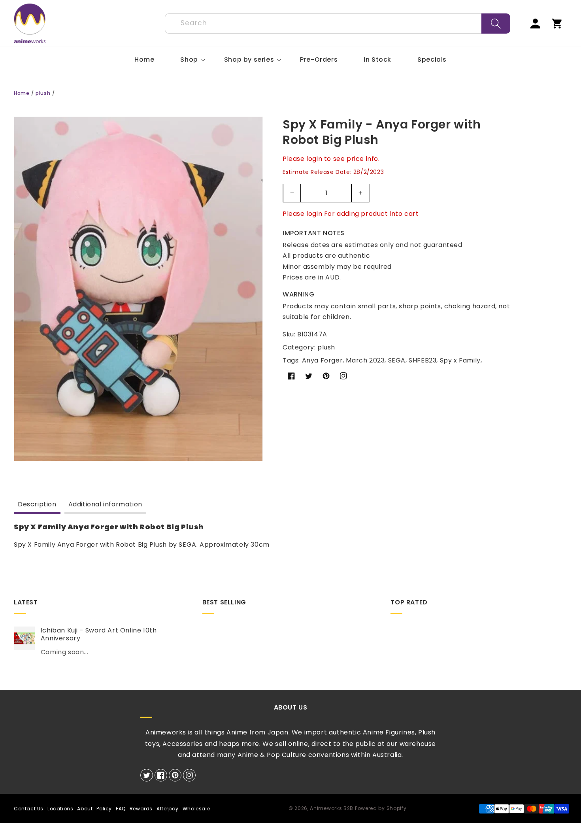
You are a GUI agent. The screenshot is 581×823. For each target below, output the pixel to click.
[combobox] (337, 23)
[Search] (495, 23)
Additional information (105, 504)
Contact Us (28, 808)
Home (21, 93)
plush (43, 93)
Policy (104, 808)
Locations (60, 808)
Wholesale (196, 808)
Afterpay (168, 808)
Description (37, 504)
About (84, 808)
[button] (189, 60)
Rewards (141, 808)
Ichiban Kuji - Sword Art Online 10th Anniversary (99, 635)
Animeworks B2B (331, 808)
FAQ (121, 808)
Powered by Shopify (381, 808)
